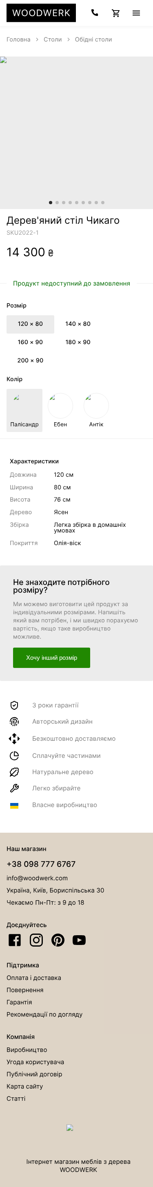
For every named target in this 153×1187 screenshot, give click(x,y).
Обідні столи (93, 39)
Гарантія (19, 1002)
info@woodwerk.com (37, 878)
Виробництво (27, 1050)
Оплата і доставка (34, 978)
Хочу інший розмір (51, 657)
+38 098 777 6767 (41, 864)
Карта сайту (25, 1086)
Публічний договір (34, 1074)
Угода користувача (35, 1062)
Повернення (25, 990)
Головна (19, 39)
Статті (16, 1098)
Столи (53, 39)
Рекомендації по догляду (45, 1014)
